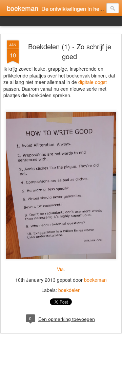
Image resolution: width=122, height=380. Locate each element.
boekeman (95, 279)
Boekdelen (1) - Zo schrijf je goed (69, 51)
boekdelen (69, 290)
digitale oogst (92, 82)
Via (60, 269)
